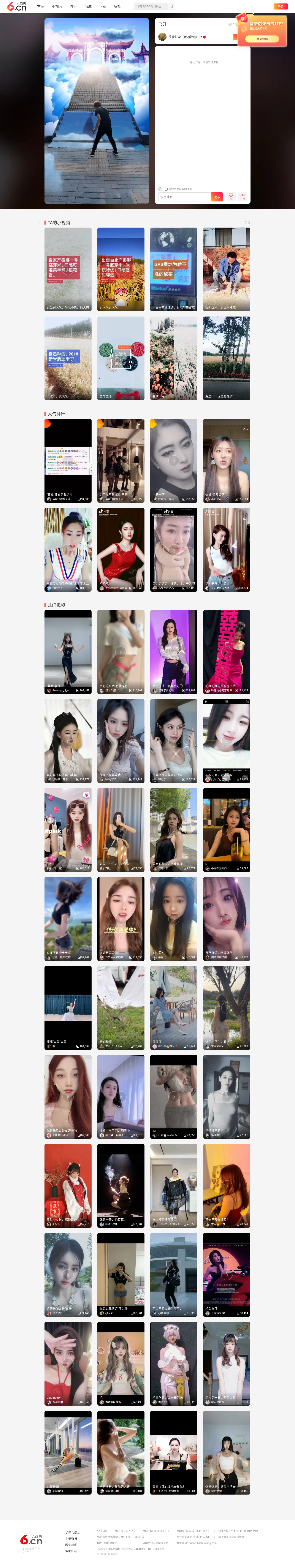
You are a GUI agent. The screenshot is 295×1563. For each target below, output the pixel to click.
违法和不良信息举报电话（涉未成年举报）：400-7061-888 (131, 1549)
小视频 (57, 6)
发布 (217, 197)
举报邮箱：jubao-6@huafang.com (197, 1543)
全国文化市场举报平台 (155, 1543)
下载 (102, 6)
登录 (281, 6)
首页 (40, 6)
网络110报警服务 (107, 1543)
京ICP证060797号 (125, 1531)
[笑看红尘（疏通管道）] (162, 36)
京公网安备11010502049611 (194, 1537)
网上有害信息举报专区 (231, 1537)
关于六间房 (72, 1532)
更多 (247, 222)
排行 (73, 6)
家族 (117, 6)
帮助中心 (71, 1551)
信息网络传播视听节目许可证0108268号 (120, 1537)
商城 (88, 6)
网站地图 (71, 1545)
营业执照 (102, 1531)
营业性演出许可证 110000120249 (238, 1531)
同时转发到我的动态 (180, 189)
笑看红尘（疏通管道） (184, 37)
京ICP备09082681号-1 (156, 1531)
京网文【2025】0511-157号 (193, 1531)
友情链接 (71, 1539)
